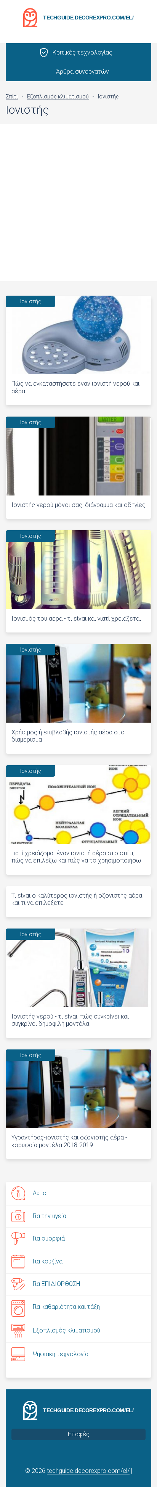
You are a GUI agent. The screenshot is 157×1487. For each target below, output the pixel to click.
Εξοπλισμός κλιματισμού (66, 1330)
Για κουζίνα (47, 1261)
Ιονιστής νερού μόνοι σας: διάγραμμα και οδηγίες (78, 505)
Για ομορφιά (49, 1238)
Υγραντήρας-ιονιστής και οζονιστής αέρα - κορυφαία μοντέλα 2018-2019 (69, 1141)
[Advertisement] (78, 202)
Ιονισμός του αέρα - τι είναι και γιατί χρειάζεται (76, 618)
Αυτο (39, 1193)
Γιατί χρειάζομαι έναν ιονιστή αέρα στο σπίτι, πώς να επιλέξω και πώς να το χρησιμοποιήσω (76, 857)
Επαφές (79, 1434)
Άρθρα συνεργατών (82, 71)
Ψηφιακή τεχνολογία (60, 1354)
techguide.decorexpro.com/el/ (88, 17)
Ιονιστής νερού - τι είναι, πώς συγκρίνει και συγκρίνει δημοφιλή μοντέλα (70, 1020)
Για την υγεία (49, 1216)
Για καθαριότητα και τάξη (66, 1306)
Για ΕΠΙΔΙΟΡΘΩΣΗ (56, 1283)
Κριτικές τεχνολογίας (82, 52)
